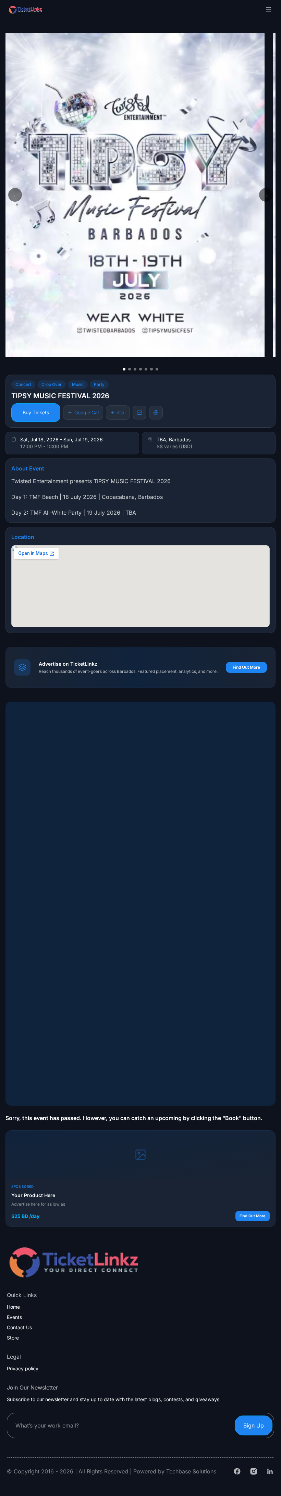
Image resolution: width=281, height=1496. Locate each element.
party (99, 384)
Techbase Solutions (191, 1471)
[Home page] (42, 9)
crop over (51, 384)
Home (13, 1307)
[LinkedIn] (270, 1471)
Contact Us (19, 1327)
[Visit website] (156, 412)
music (78, 384)
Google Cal (86, 412)
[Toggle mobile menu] (269, 9)
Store (13, 1337)
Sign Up (253, 1425)
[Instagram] (253, 1471)
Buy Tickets (36, 412)
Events (14, 1317)
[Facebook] (237, 1471)
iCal (121, 412)
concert (23, 384)
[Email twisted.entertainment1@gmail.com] (139, 412)
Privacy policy (22, 1368)
